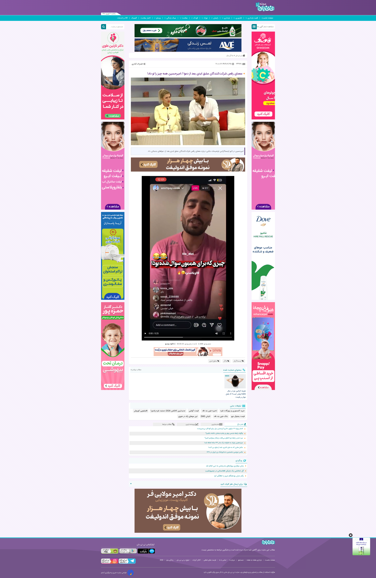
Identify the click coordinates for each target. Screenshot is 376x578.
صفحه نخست (267, 18)
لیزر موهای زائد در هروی (187, 416)
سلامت (185, 18)
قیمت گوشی (194, 410)
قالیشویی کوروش (140, 410)
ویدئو (158, 18)
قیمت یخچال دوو (238, 416)
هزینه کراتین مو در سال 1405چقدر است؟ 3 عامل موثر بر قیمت (236, 394)
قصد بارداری (253, 18)
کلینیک (134, 18)
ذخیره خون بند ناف (209, 410)
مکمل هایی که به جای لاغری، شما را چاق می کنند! (225, 447)
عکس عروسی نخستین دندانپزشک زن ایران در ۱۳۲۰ (225, 452)
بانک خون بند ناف (221, 416)
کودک (195, 18)
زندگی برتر (169, 560)
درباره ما (232, 560)
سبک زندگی (171, 18)
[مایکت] (146, 551)
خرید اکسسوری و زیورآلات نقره (232, 410)
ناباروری (239, 18)
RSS (161, 560)
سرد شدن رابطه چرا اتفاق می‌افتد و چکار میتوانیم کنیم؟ (224, 438)
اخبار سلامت (146, 18)
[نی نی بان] (265, 6)
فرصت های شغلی (210, 560)
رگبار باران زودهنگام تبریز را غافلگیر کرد (229, 476)
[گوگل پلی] (128, 551)
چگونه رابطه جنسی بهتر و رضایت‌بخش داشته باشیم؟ (224, 433)
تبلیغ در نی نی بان (183, 560)
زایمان (215, 18)
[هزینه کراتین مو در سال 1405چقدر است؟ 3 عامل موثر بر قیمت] (235, 381)
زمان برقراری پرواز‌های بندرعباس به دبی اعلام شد (225, 466)
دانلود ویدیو (169, 343)
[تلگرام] (127, 563)
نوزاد (206, 18)
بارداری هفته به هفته (254, 560)
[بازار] (109, 551)
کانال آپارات (196, 560)
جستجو (241, 560)
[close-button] (350, 535)
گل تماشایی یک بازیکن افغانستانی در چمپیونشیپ (224, 471)
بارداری (227, 18)
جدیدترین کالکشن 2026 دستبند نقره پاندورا (168, 410)
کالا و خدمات (122, 18)
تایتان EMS (205, 416)
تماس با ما (222, 560)
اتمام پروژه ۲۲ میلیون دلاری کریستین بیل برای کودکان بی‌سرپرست (220, 428)
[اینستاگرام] (109, 563)
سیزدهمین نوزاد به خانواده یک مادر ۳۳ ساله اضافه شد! (223, 442)
